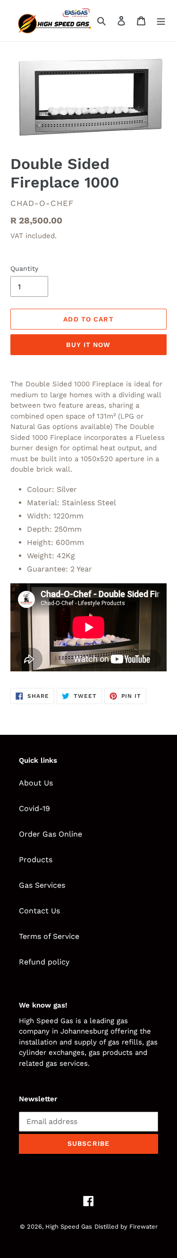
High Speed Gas (68, 1226)
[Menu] (161, 20)
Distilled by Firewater (126, 1226)
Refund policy (44, 961)
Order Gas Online (50, 834)
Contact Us (39, 910)
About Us (36, 782)
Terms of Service (49, 936)
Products (35, 859)
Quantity (24, 268)
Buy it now (88, 344)
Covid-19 (34, 808)
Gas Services (42, 885)
